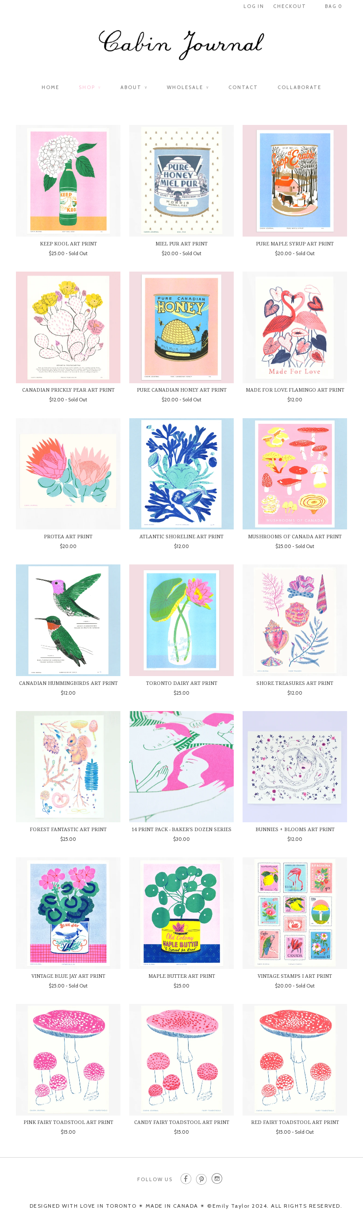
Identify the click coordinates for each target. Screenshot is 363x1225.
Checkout (289, 6)
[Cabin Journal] (181, 49)
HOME (50, 87)
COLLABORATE (299, 87)
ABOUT (133, 87)
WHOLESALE (188, 87)
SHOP (90, 87)
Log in (253, 6)
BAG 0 (334, 6)
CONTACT (243, 87)
